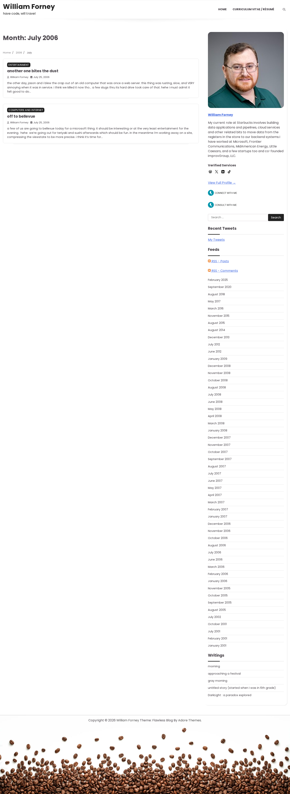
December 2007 (219, 438)
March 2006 (216, 567)
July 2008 (214, 395)
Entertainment (18, 65)
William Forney (29, 6)
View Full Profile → (222, 182)
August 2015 (216, 323)
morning (214, 666)
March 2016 (216, 308)
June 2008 (215, 402)
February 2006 (218, 574)
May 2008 (215, 409)
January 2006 (217, 581)
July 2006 (214, 552)
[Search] (284, 9)
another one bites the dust (32, 71)
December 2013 (218, 337)
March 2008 (216, 423)
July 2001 (214, 631)
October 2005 (218, 595)
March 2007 (216, 502)
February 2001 (217, 638)
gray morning (217, 681)
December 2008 (219, 366)
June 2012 (214, 351)
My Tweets (216, 239)
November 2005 (219, 588)
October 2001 (217, 624)
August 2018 (216, 294)
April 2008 (215, 416)
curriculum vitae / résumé (253, 9)
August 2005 (217, 610)
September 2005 (220, 603)
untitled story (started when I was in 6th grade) (242, 688)
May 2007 (215, 488)
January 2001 (217, 646)
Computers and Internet (25, 110)
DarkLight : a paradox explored (229, 695)
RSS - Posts (220, 261)
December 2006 (219, 524)
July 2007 (214, 473)
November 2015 (218, 316)
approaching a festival (224, 674)
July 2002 (214, 617)
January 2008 (217, 430)
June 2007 (215, 481)
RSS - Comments (224, 270)
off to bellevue (21, 116)
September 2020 (219, 287)
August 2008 (217, 387)
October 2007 (218, 452)
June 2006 (215, 560)
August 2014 (216, 330)
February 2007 (218, 509)
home (222, 9)
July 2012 (214, 344)
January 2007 (217, 516)
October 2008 (218, 380)
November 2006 (219, 531)
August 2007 (217, 466)
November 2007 (219, 445)
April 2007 (215, 495)
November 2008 (219, 373)
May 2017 (214, 301)
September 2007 (220, 459)
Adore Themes (189, 720)
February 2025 (218, 280)
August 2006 (217, 545)
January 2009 (217, 359)
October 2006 (218, 538)
